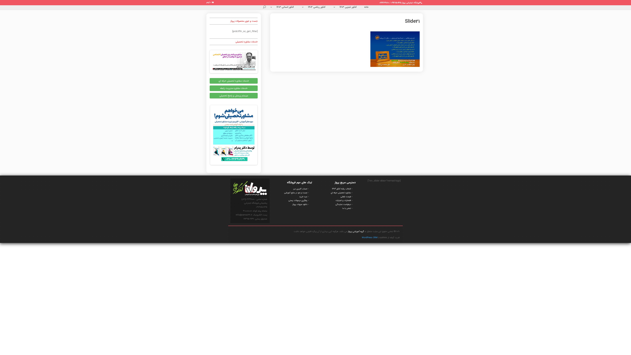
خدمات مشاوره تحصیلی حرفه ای (234, 81)
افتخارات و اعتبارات (343, 200)
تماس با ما (346, 208)
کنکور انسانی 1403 (285, 7)
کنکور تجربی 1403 (348, 7)
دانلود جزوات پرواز (299, 204)
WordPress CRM (370, 237)
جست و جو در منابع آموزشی (295, 192)
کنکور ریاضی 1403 (316, 7)
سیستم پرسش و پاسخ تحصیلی (233, 95)
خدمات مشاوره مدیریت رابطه (233, 88)
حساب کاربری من (300, 188)
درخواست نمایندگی (343, 204)
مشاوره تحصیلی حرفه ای (341, 192)
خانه (366, 7)
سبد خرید (303, 196)
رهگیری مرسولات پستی (297, 200)
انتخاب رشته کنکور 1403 (341, 188)
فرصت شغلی (345, 196)
